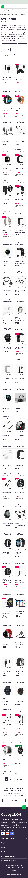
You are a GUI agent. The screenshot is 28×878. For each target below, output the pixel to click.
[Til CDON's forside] (2, 6)
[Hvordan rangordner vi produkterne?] (2, 54)
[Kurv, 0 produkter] (22, 6)
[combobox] (14, 9)
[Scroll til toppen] (24, 807)
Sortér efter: (6, 55)
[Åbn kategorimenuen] (25, 6)
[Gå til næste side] (25, 779)
